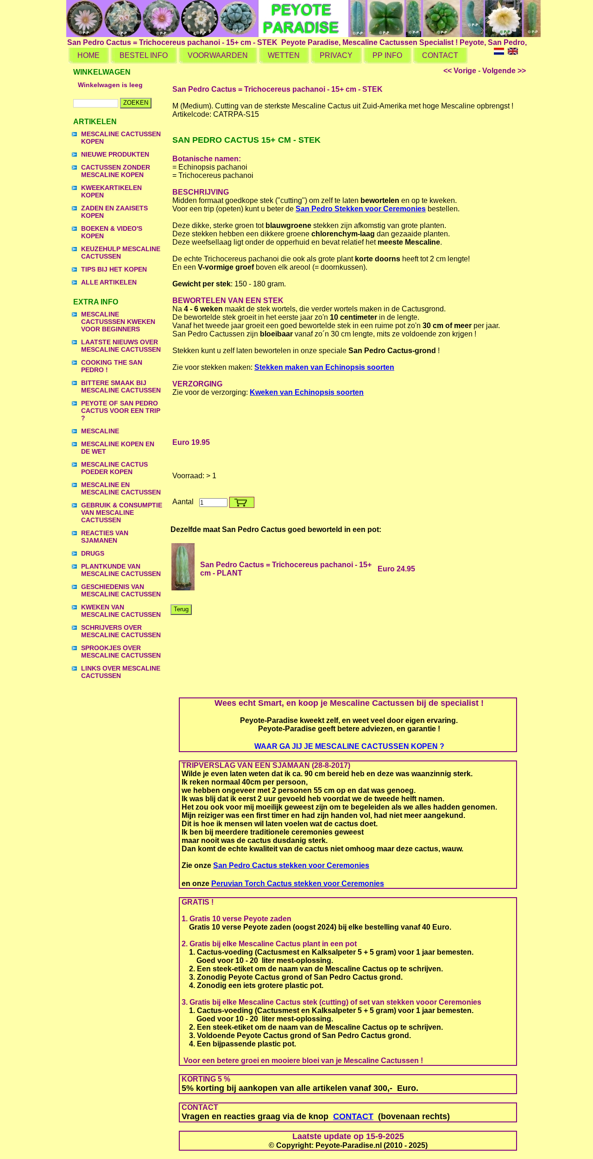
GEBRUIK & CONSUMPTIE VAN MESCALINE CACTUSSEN (121, 512)
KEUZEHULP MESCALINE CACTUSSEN (120, 252)
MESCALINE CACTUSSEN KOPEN (121, 137)
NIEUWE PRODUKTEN (115, 154)
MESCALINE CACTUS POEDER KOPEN (114, 468)
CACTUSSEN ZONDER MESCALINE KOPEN (115, 171)
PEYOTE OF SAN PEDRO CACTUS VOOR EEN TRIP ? (120, 410)
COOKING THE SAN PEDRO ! (111, 366)
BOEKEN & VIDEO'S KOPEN (111, 232)
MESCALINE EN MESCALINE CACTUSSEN (121, 488)
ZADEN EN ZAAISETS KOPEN (114, 211)
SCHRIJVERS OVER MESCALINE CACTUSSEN (121, 631)
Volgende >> (504, 71)
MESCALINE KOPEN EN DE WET (117, 447)
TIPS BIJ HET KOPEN (114, 269)
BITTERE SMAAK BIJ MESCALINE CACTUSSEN (121, 386)
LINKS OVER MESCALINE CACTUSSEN (120, 672)
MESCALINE (100, 431)
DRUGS (92, 553)
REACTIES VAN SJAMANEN (104, 536)
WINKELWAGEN (102, 72)
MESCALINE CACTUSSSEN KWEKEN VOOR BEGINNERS (118, 321)
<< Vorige (459, 71)
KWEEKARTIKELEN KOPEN (111, 191)
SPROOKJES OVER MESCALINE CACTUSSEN (121, 651)
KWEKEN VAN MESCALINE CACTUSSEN (121, 610)
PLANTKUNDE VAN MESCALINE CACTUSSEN (121, 570)
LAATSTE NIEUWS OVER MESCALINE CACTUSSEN (121, 345)
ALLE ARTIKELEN (109, 282)
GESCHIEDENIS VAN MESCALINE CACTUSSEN (121, 590)
